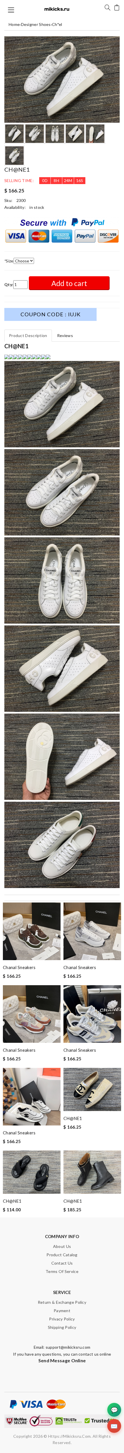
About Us (62, 1246)
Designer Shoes (36, 24)
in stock (36, 207)
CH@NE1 (72, 1118)
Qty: (8, 284)
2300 (21, 200)
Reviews (65, 335)
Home (14, 24)
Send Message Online (62, 1360)
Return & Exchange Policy (62, 1302)
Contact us (62, 1263)
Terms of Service (62, 1271)
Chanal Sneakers (19, 967)
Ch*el (57, 24)
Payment (62, 1310)
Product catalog (62, 1254)
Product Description (28, 335)
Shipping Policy (62, 1327)
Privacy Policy (62, 1318)
